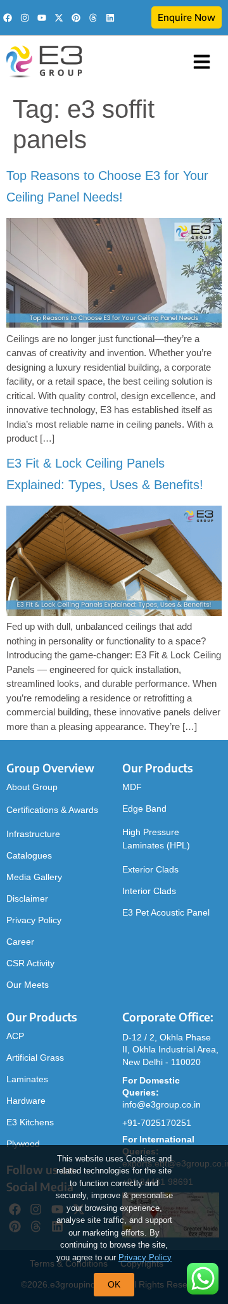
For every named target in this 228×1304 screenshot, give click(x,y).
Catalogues (29, 855)
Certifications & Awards (52, 810)
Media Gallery (34, 877)
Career (20, 941)
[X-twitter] (58, 17)
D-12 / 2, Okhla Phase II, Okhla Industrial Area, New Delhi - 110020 (170, 1049)
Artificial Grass (35, 1057)
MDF (132, 787)
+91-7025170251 (156, 1123)
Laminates (27, 1079)
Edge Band (144, 808)
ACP (15, 1036)
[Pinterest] (76, 17)
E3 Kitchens (30, 1122)
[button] (202, 62)
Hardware (26, 1101)
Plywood (23, 1144)
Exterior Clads (150, 869)
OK (114, 1284)
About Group (32, 787)
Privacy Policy (33, 920)
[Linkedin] (110, 17)
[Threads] (93, 17)
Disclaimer (27, 898)
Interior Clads (149, 891)
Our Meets (27, 985)
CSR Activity (30, 963)
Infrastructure (33, 834)
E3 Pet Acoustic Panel (166, 912)
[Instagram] (24, 17)
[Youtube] (41, 17)
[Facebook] (7, 17)
